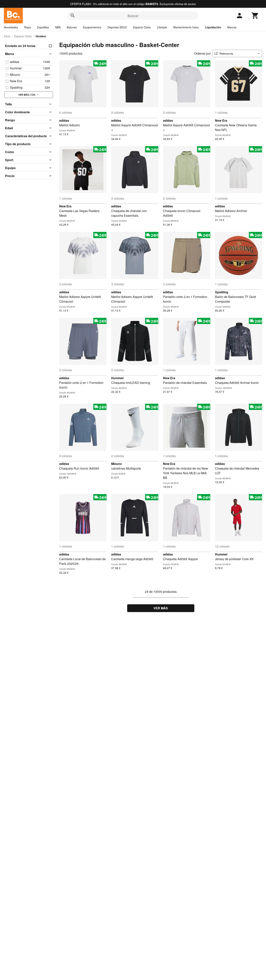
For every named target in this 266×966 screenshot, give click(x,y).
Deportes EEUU (117, 27)
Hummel (117, 378)
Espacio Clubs (142, 27)
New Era (221, 120)
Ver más (160, 608)
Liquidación (213, 27)
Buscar (133, 15)
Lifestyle (162, 27)
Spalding (221, 292)
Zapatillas (43, 27)
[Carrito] (255, 15)
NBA (58, 27)
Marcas (231, 27)
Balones (72, 27)
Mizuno (116, 463)
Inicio (7, 36)
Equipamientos (92, 27)
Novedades (11, 27)
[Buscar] (72, 15)
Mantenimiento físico (186, 27)
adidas (64, 120)
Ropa (27, 27)
